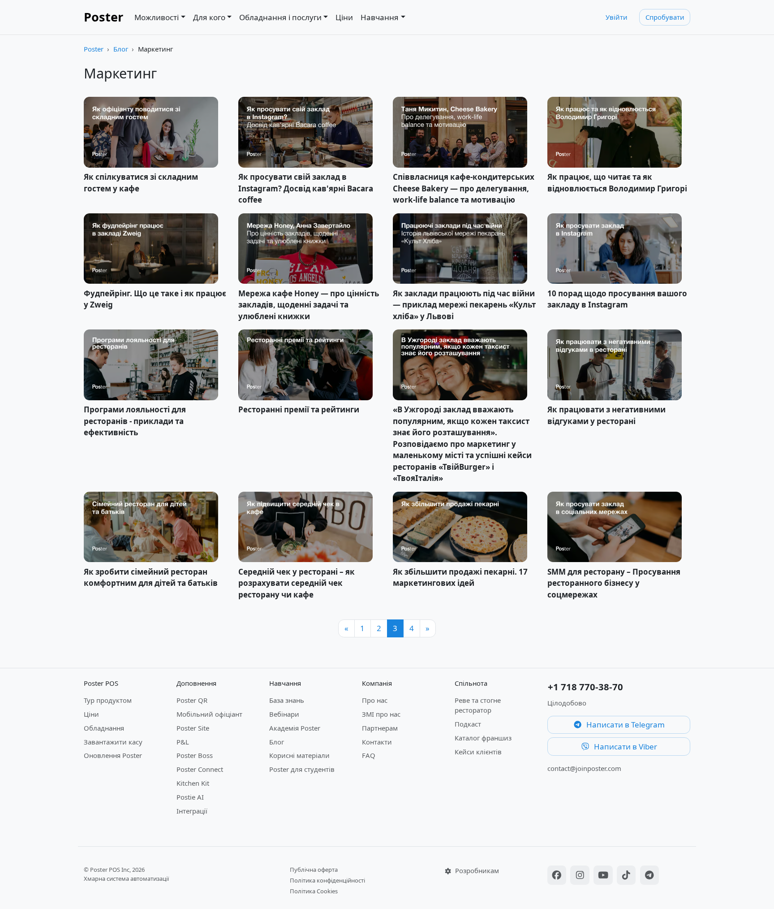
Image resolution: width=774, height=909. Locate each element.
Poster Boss (194, 755)
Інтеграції (191, 810)
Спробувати (664, 17)
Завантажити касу (113, 741)
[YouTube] (604, 876)
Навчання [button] (380, 17)
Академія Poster (294, 727)
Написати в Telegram (625, 724)
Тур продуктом (108, 700)
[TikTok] (627, 876)
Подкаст (468, 723)
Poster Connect (199, 769)
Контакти (377, 741)
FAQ (368, 755)
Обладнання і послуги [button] (280, 17)
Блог (120, 48)
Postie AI (190, 796)
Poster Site (192, 727)
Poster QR (191, 700)
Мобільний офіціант (209, 714)
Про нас (374, 700)
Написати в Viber (624, 746)
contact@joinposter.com (584, 768)
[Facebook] (558, 876)
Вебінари (284, 714)
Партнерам (380, 727)
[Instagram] (581, 876)
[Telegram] (649, 876)
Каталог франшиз (483, 737)
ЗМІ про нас (381, 714)
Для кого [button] (209, 17)
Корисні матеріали (299, 755)
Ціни (344, 17)
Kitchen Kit (192, 783)
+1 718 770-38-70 (585, 686)
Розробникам (476, 870)
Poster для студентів (302, 769)
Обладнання (104, 727)
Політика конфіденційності (327, 880)
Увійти (617, 17)
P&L (182, 741)
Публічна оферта (314, 870)
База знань (286, 700)
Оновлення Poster (113, 755)
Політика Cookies (314, 891)
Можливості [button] (156, 17)
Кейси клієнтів (478, 751)
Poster (103, 17)
